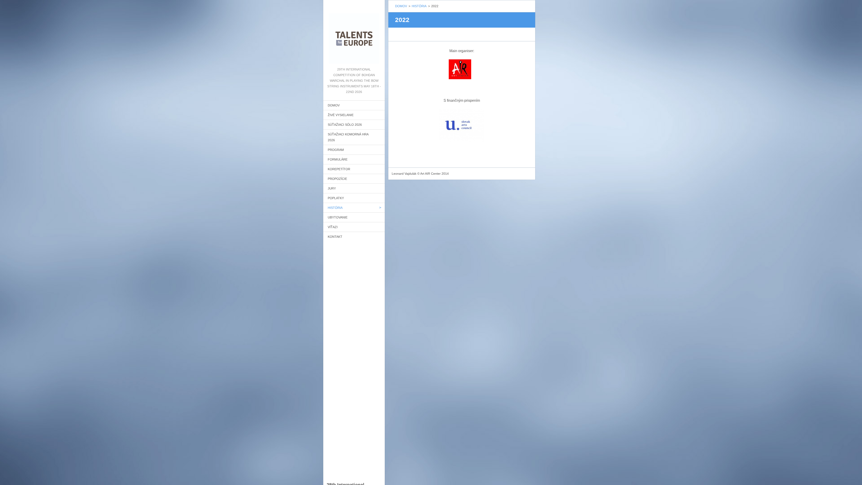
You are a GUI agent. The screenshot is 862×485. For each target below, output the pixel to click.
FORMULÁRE (337, 159)
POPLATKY (336, 198)
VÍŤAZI (333, 227)
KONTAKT (335, 236)
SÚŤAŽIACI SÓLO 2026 (345, 124)
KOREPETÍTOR (339, 169)
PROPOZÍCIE (337, 179)
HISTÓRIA (335, 207)
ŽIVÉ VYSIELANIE (341, 115)
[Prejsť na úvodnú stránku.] (354, 33)
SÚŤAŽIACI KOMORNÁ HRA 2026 (348, 137)
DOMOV (334, 105)
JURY (332, 188)
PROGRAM (336, 150)
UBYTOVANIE (337, 217)
